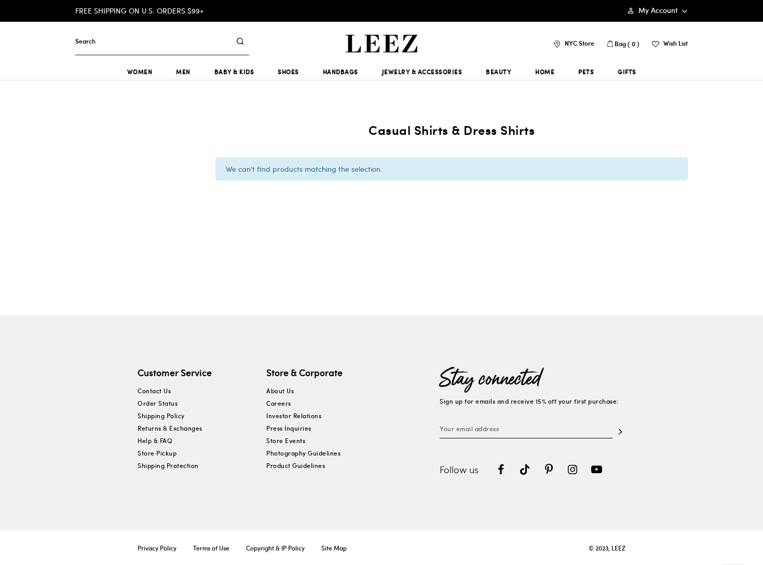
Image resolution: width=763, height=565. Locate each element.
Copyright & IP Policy (275, 548)
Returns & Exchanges (170, 428)
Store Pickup (157, 453)
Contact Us (154, 391)
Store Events (285, 440)
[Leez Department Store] (381, 43)
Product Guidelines (295, 465)
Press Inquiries (288, 428)
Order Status (158, 403)
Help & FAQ (155, 440)
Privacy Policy (157, 548)
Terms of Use (211, 548)
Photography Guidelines (303, 453)
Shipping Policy (161, 415)
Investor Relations (293, 415)
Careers (278, 403)
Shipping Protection (168, 465)
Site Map (334, 548)
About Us (280, 391)
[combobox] (152, 41)
